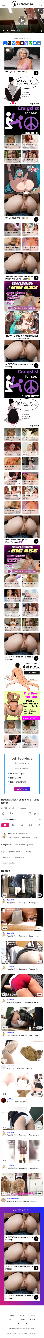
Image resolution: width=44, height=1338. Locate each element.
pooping (6, 857)
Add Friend (26, 837)
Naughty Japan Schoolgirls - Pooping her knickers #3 (23, 903)
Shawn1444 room (13, 1198)
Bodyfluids (12, 833)
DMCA (32, 1319)
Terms (22, 1319)
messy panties (9, 863)
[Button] (5, 825)
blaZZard (10, 1099)
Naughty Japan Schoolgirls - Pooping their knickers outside (23, 969)
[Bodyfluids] (4, 836)
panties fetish (14, 851)
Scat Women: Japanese (24, 845)
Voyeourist (10, 1066)
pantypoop (19, 857)
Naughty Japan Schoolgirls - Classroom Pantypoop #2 (23, 936)
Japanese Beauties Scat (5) (17, 1102)
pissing (28, 851)
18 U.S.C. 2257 (22, 1323)
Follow (35, 837)
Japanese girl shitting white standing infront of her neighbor (23, 1201)
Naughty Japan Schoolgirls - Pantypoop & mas (23, 1135)
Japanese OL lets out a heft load (19, 1068)
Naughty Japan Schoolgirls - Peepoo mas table (23, 1035)
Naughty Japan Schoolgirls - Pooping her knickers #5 (23, 1168)
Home (11, 1315)
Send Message (14, 837)
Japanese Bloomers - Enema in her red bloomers (23, 1002)
